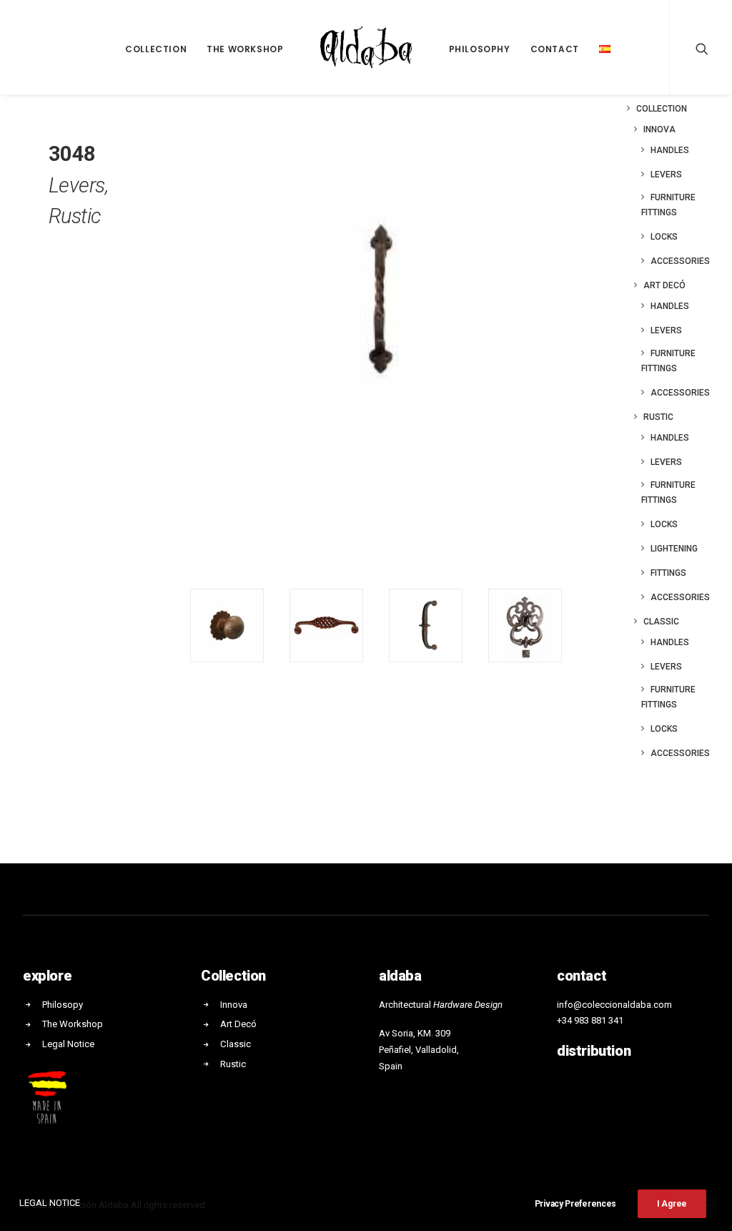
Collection (156, 49)
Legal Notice (68, 1044)
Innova (659, 129)
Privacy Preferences (575, 1204)
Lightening (674, 549)
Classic (661, 622)
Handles (670, 150)
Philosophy (479, 49)
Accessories (680, 261)
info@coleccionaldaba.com (614, 1004)
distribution (593, 1050)
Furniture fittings (668, 204)
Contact (554, 49)
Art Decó (664, 285)
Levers (666, 175)
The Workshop (245, 49)
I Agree (672, 1204)
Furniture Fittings (668, 360)
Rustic (658, 417)
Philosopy (62, 1004)
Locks (664, 237)
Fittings (668, 573)
